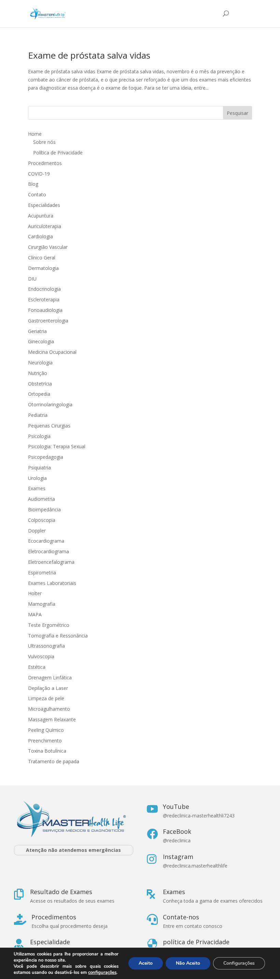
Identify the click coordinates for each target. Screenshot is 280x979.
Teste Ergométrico (48, 625)
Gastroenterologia (48, 320)
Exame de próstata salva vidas (89, 55)
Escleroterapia (43, 299)
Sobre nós (44, 142)
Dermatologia (43, 268)
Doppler (37, 530)
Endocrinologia (44, 289)
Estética (36, 667)
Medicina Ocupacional (52, 352)
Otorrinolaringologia (50, 404)
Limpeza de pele (46, 698)
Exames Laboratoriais (52, 583)
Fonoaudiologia (45, 310)
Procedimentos (45, 163)
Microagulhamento (49, 709)
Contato (37, 194)
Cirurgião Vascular (48, 247)
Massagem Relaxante (52, 719)
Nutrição (37, 373)
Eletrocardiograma (48, 551)
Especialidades (44, 205)
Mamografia (41, 604)
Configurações (239, 963)
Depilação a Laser (48, 688)
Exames (36, 488)
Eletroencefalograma (51, 562)
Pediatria (37, 415)
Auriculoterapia (44, 226)
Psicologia (39, 436)
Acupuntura (40, 215)
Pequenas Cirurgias (49, 425)
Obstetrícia (40, 383)
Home (35, 134)
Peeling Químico (46, 730)
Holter (35, 593)
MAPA (35, 614)
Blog (33, 184)
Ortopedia (39, 394)
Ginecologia (41, 341)
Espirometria (42, 572)
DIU (32, 278)
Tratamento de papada (53, 761)
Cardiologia (40, 236)
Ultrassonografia (47, 646)
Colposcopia (41, 520)
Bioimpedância (44, 509)
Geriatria (37, 331)
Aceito (146, 963)
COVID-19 (39, 173)
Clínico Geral (41, 257)
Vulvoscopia (41, 656)
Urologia (37, 478)
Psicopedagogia (45, 457)
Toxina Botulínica (47, 751)
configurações (102, 972)
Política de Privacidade (58, 152)
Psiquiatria (39, 467)
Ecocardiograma (46, 541)
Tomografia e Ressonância (58, 635)
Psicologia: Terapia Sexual (56, 446)
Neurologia (40, 362)
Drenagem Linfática (50, 677)
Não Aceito (188, 963)
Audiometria (41, 499)
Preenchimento (45, 740)
